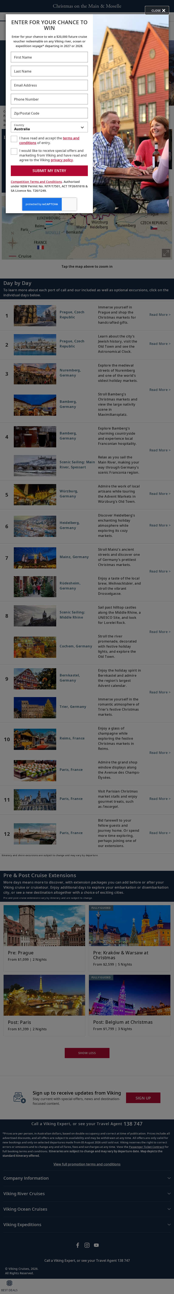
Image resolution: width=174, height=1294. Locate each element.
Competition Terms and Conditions (36, 182)
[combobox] (49, 128)
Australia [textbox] (22, 129)
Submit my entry (49, 170)
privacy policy (62, 160)
